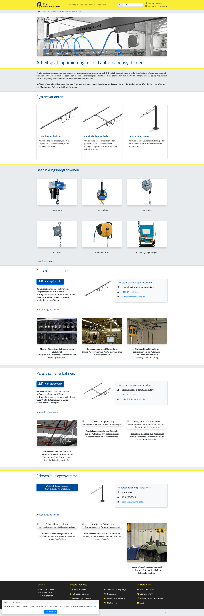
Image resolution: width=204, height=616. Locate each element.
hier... (95, 606)
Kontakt (92, 4)
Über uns (83, 4)
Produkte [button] (72, 4)
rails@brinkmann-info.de (133, 296)
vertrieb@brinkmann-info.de (158, 6)
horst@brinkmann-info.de (133, 501)
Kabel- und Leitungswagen (116, 589)
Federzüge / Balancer (80, 593)
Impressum (101, 4)
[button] (50, 282)
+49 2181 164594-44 (130, 292)
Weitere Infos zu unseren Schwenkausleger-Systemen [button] (57, 487)
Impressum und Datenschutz (151, 598)
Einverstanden (50, 612)
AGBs (141, 602)
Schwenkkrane (111, 593)
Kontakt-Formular (146, 589)
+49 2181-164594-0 (155, 3)
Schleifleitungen (112, 602)
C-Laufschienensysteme (115, 598)
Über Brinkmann (146, 593)
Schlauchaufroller (78, 589)
